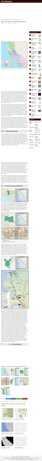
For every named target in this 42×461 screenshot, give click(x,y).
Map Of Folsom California (6, 447)
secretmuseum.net (4, 244)
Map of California (4, 23)
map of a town (5, 401)
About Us (28, 456)
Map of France (37, 132)
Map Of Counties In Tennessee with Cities (34, 94)
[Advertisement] (21, 11)
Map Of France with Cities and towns (34, 70)
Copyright (20, 456)
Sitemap (13, 456)
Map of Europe (37, 130)
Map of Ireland (37, 134)
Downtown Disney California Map (7, 418)
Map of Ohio (31, 142)
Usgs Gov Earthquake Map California (8, 433)
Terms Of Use (25, 456)
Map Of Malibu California (19, 433)
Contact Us (17, 456)
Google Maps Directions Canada (33, 57)
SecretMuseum (6, 1)
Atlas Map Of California (19, 447)
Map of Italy (31, 136)
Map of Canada (32, 127)
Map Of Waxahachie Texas (33, 48)
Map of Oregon (37, 142)
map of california (9, 401)
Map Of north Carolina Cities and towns (34, 43)
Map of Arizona (38, 122)
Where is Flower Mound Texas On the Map (34, 52)
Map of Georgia (32, 134)
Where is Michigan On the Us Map (34, 86)
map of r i (17, 401)
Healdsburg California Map (19, 418)
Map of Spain (31, 144)
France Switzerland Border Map (33, 110)
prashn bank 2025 (30, 459)
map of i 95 (14, 401)
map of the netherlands (22, 401)
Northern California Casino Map (34, 115)
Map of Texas (31, 147)
